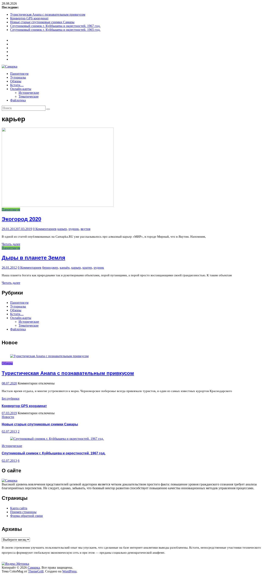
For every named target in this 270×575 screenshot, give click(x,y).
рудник (74, 229)
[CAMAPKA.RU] (9, 480)
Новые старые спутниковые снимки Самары (42, 22)
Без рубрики (10, 398)
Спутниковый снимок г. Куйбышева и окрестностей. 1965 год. (55, 29)
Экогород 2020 (21, 219)
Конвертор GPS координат (29, 18)
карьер (62, 229)
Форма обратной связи (26, 516)
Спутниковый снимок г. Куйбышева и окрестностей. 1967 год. (55, 26)
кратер (87, 267)
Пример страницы (23, 512)
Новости (8, 417)
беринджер (50, 267)
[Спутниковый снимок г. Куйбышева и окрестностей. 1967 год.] (57, 438)
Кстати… (17, 85)
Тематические (29, 96)
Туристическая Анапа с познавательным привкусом (47, 14)
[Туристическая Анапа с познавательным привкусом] (49, 356)
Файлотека (18, 100)
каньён (65, 267)
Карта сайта (18, 508)
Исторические (29, 92)
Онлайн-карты (20, 89)
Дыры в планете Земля (33, 258)
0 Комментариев (45, 229)
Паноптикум (19, 73)
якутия (85, 229)
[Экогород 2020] (57, 205)
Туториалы (18, 77)
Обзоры (15, 81)
